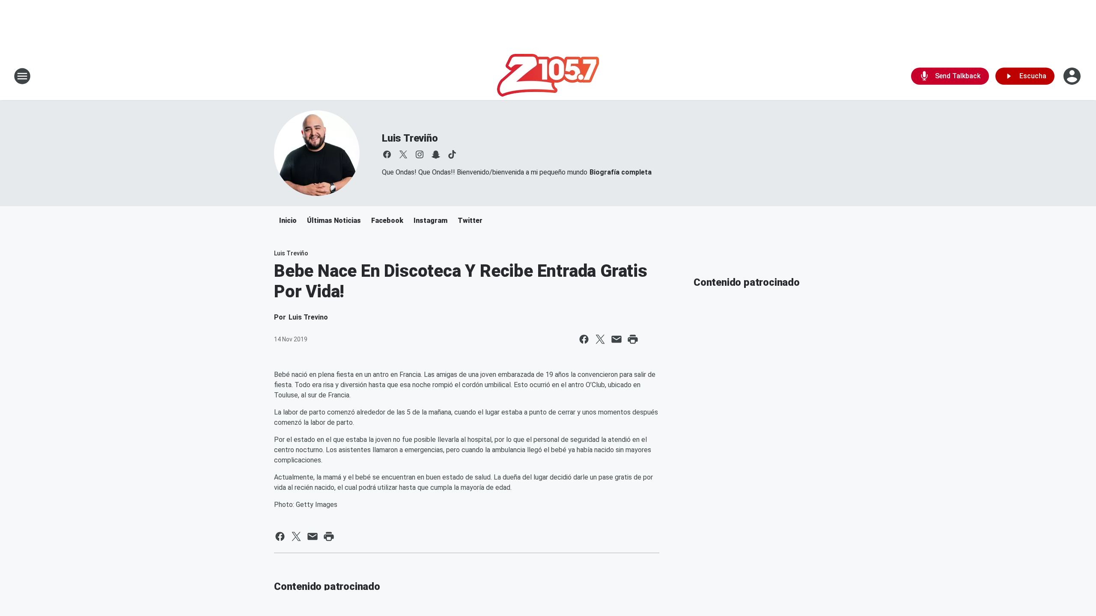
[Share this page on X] (600, 339)
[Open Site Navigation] (22, 76)
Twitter (470, 220)
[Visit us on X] (403, 154)
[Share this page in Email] (616, 339)
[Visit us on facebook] (387, 154)
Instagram (430, 220)
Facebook (387, 220)
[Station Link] (548, 76)
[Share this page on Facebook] (584, 339)
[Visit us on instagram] (419, 154)
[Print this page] (633, 339)
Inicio (288, 220)
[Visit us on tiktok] (452, 154)
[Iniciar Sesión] (1072, 76)
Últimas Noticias (334, 220)
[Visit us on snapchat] (436, 154)
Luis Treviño (410, 138)
